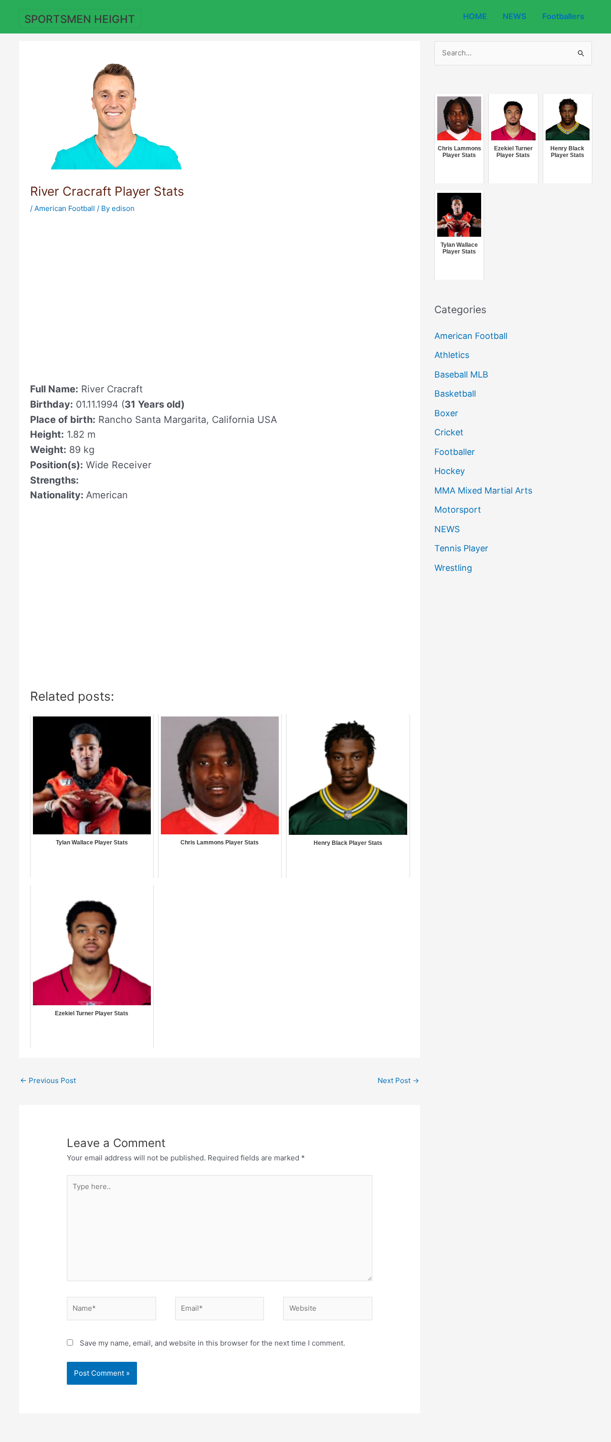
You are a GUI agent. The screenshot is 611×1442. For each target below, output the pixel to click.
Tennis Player (461, 548)
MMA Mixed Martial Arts (483, 490)
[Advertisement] (110, 295)
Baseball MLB (461, 374)
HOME (475, 16)
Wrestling (453, 568)
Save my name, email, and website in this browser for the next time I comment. (212, 1342)
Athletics (451, 355)
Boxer (446, 413)
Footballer (454, 452)
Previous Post (48, 1080)
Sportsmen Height (79, 18)
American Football (64, 208)
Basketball (455, 394)
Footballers (563, 16)
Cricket (449, 432)
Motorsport (457, 510)
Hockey (449, 471)
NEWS (515, 16)
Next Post (398, 1080)
